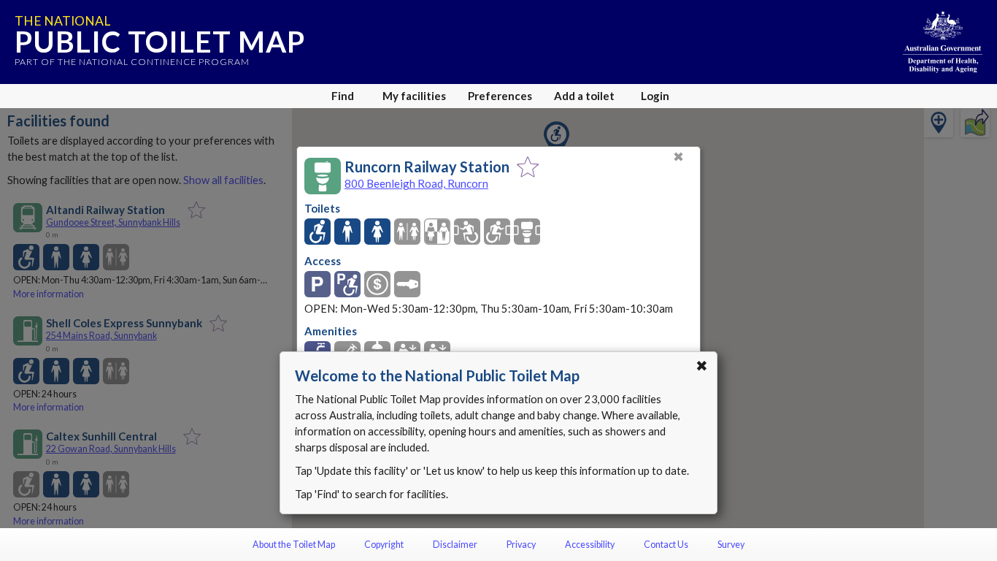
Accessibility (590, 544)
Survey (730, 544)
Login (655, 95)
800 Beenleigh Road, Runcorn (416, 183)
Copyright (384, 544)
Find (342, 95)
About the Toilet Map (294, 544)
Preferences (500, 95)
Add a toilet (584, 95)
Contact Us (666, 544)
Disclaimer (455, 544)
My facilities (414, 95)
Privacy (521, 544)
